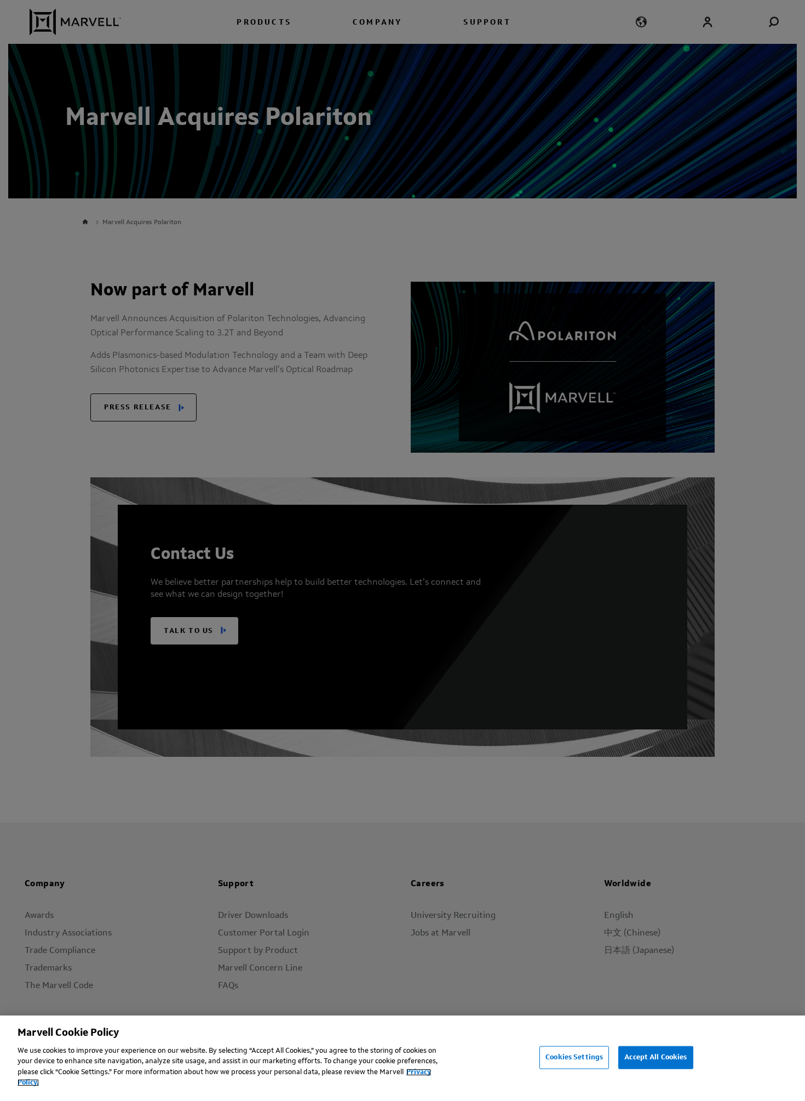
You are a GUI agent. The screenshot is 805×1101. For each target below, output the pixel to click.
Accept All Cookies (655, 1057)
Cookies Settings (574, 1057)
